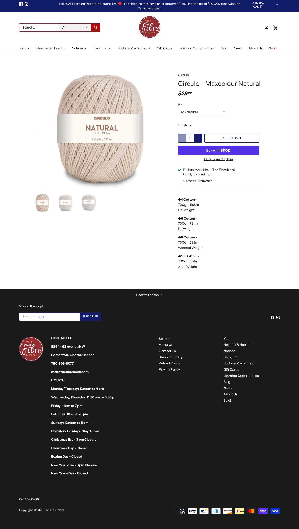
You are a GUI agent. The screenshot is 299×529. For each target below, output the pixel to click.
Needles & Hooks (236, 345)
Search (164, 339)
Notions (229, 351)
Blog (227, 382)
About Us (166, 345)
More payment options (218, 159)
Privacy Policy (169, 369)
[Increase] (198, 138)
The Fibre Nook (54, 510)
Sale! (227, 400)
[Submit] (95, 27)
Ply (180, 104)
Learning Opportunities (241, 376)
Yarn (227, 339)
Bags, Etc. (231, 357)
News (228, 388)
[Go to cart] (275, 27)
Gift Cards (231, 369)
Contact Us (167, 351)
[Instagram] (26, 4)
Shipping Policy (170, 357)
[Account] (266, 27)
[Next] (162, 130)
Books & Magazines (238, 363)
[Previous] (37, 130)
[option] (100, 130)
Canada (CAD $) (258, 5)
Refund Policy (169, 363)
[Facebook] (21, 4)
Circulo (183, 75)
